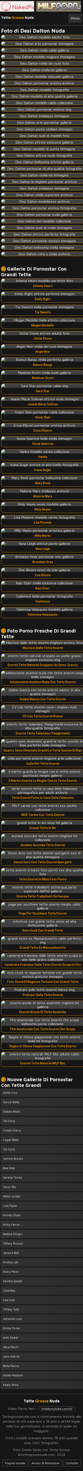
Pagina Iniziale (15, 1463)
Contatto (72, 1463)
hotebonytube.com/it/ (57, 1409)
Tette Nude (17, 17)
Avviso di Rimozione (45, 1463)
